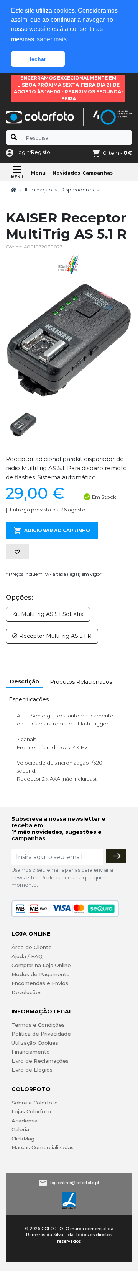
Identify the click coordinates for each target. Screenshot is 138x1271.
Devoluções (27, 992)
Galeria (20, 1129)
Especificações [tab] (29, 699)
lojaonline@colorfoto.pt (74, 1182)
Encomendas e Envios (40, 983)
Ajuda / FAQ (27, 956)
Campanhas (97, 173)
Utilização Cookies (35, 1043)
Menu (38, 173)
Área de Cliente (32, 947)
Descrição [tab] (24, 681)
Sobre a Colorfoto (35, 1102)
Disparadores (77, 189)
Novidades (66, 173)
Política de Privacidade (41, 1034)
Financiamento (31, 1052)
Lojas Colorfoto (31, 1111)
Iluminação (38, 189)
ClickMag (23, 1138)
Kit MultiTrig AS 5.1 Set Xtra (48, 614)
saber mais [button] (52, 39)
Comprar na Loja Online (41, 965)
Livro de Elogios (32, 1070)
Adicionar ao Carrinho (57, 530)
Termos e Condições (38, 1025)
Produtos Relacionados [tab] (81, 681)
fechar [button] (38, 59)
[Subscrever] (116, 856)
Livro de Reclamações (40, 1061)
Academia (25, 1120)
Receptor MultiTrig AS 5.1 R (55, 635)
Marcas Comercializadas (43, 1147)
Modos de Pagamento (41, 974)
